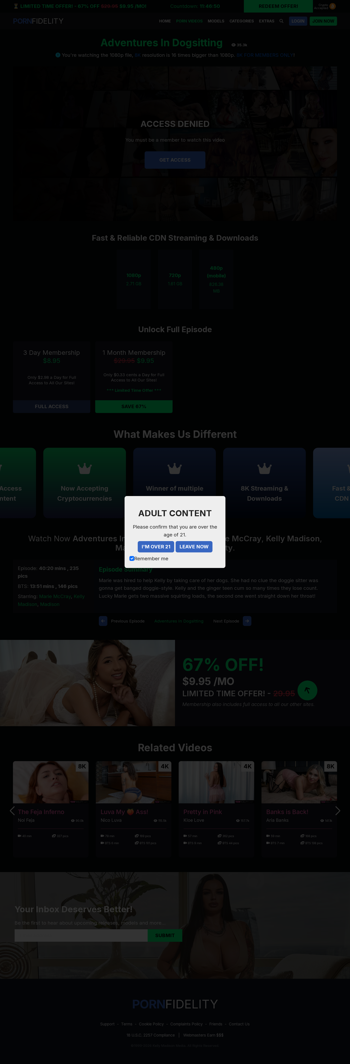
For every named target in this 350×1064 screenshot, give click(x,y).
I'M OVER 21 (156, 547)
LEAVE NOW (194, 547)
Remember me (151, 558)
